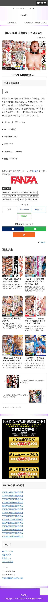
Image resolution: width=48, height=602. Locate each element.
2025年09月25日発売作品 (12, 526)
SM (15, 196)
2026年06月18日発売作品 (12, 496)
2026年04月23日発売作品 (12, 503)
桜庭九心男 (7, 199)
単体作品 (35, 196)
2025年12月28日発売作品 (12, 516)
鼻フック (7, 196)
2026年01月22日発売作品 (12, 513)
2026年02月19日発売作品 (12, 509)
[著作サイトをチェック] (13, 228)
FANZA (35, 171)
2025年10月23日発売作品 (12, 523)
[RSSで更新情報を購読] (24, 234)
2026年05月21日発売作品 (12, 499)
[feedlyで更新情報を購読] (35, 228)
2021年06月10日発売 (21, 192)
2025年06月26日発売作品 (12, 537)
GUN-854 (7, 192)
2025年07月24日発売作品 (12, 533)
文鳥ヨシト (6, 558)
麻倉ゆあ (34, 192)
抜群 (16, 199)
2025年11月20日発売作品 (12, 520)
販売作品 (7, 188)
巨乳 (22, 199)
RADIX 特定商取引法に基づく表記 (12, 578)
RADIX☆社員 (7, 562)
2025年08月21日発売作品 (12, 530)
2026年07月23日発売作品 (12, 492)
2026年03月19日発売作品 (12, 506)
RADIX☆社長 (7, 552)
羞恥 (29, 199)
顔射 (35, 199)
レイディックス (24, 196)
